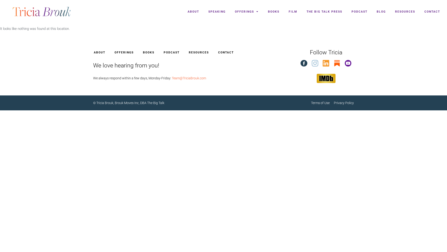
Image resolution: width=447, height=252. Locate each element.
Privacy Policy (344, 103)
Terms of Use (322, 103)
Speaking (217, 11)
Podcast (359, 11)
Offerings (244, 11)
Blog (381, 11)
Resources (405, 11)
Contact (432, 11)
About (193, 11)
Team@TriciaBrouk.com (189, 78)
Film (293, 11)
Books (273, 11)
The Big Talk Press (324, 11)
